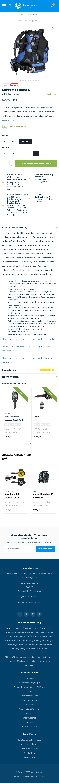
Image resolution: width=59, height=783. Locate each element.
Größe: (6, 147)
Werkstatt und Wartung (29, 709)
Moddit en (34, 776)
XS (5, 153)
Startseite (22, 21)
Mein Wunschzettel (29, 748)
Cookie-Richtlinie (29, 726)
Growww (41, 776)
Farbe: (6, 135)
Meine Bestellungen (29, 744)
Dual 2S (38, 416)
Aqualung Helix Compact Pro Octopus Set (12, 497)
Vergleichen (29, 753)
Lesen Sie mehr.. (9, 120)
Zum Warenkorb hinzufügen (36, 163)
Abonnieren (47, 548)
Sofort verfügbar (17, 126)
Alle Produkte (29, 757)
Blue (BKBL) (25, 141)
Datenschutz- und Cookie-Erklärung (29, 687)
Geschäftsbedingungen (29, 682)
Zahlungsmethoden (29, 695)
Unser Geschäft (29, 717)
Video (15, 85)
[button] (20, 80)
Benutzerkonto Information (29, 740)
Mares (5, 85)
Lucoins (29, 691)
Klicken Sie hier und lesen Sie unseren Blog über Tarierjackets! (29, 339)
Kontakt (29, 722)
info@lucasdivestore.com (30, 602)
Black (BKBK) (9, 141)
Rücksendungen (29, 700)
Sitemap (29, 713)
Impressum (29, 678)
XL (36, 153)
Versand (29, 704)
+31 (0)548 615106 (30, 596)
